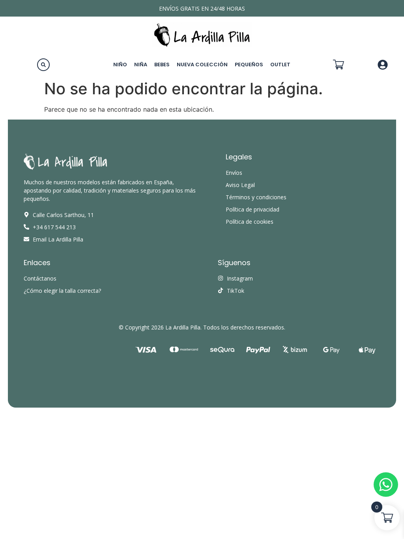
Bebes (162, 64)
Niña (140, 64)
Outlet (280, 64)
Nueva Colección (202, 64)
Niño (120, 64)
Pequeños (249, 64)
